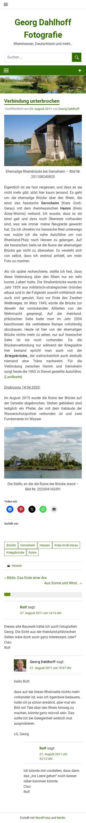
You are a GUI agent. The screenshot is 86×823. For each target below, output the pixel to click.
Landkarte (13, 377)
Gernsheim (27, 545)
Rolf (23, 607)
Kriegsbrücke (15, 552)
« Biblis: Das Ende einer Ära (25, 578)
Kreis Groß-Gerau (66, 545)
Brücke (11, 545)
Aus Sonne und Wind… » (63, 583)
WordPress (42, 817)
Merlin (61, 817)
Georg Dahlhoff (68, 109)
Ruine (32, 552)
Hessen (45, 545)
